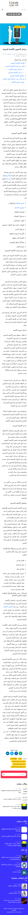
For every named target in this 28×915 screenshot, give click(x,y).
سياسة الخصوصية (11, 912)
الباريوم (7, 175)
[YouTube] (19, 14)
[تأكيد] (2, 9)
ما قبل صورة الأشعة (15, 69)
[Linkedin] (11, 14)
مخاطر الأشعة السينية (17, 76)
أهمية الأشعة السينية (17, 63)
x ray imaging (13, 758)
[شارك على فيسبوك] (16, 753)
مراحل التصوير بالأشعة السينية (19, 764)
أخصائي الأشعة (8, 607)
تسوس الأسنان (19, 208)
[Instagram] (9, 14)
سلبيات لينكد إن (16, 872)
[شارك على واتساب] (20, 753)
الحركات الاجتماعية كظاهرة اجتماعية (12, 799)
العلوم (23, 26)
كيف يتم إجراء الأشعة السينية (14, 66)
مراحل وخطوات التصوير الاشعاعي (18, 766)
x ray (20, 758)
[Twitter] (14, 14)
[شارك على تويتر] (12, 753)
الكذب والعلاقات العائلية (14, 886)
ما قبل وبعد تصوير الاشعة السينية (18, 761)
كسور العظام (20, 203)
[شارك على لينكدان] (7, 753)
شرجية (8, 179)
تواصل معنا (18, 912)
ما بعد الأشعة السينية (15, 72)
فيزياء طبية (17, 26)
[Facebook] (16, 14)
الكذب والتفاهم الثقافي (15, 893)
